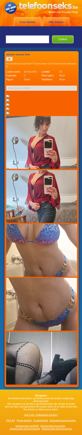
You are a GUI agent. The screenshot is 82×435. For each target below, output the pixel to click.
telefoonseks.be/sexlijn (53, 426)
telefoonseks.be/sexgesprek (25, 428)
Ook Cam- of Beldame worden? (41, 415)
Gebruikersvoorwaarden (63, 420)
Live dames (27, 22)
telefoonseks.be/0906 (27, 426)
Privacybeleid (24, 420)
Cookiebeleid (40, 420)
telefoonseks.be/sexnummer (57, 428)
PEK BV (10, 420)
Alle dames (56, 22)
